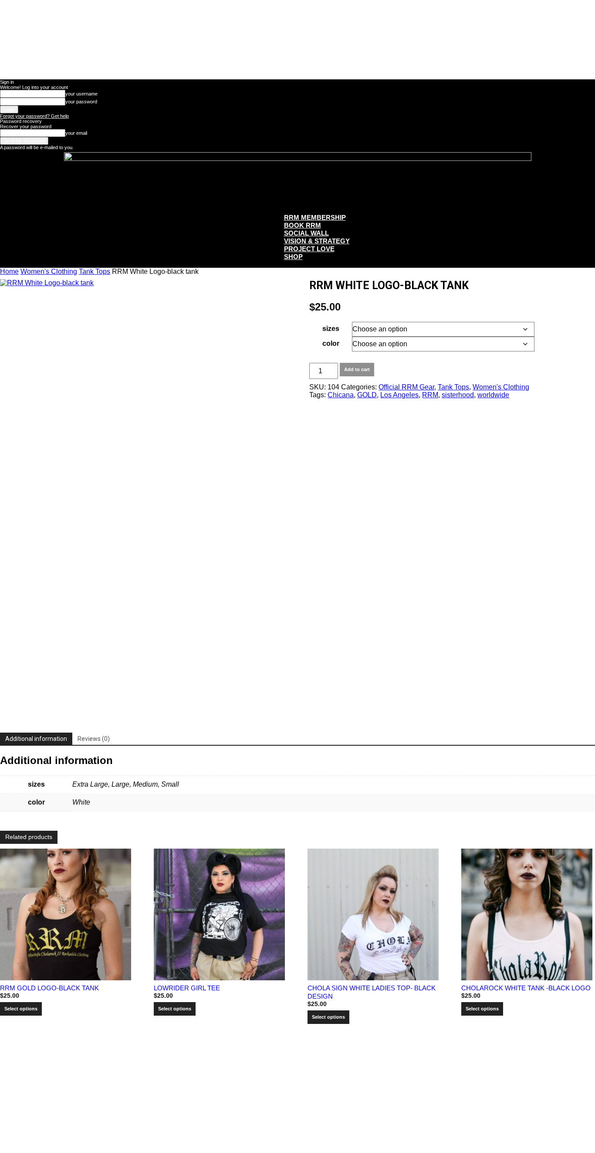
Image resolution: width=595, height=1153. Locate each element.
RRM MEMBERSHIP (315, 217)
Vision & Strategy (317, 241)
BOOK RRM (302, 225)
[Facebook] (287, 1089)
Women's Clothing (48, 271)
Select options (20, 1008)
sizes (330, 328)
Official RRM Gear (406, 387)
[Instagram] (307, 1089)
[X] (327, 1089)
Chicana (341, 395)
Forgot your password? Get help (34, 116)
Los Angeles (399, 395)
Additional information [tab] (36, 738)
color (330, 343)
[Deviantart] (268, 1089)
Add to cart (357, 369)
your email (76, 133)
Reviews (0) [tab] (94, 738)
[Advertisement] (158, 1131)
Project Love (309, 248)
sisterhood (458, 395)
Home (9, 271)
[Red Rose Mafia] (297, 178)
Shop (293, 256)
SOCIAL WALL (306, 233)
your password (81, 101)
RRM (430, 395)
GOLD (367, 395)
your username (81, 93)
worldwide (493, 395)
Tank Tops (94, 271)
